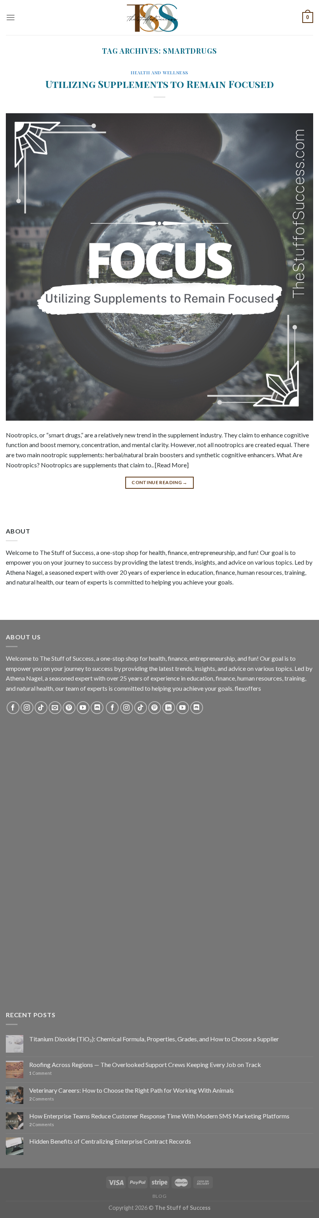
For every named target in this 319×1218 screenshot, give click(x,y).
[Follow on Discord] (97, 707)
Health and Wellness (159, 72)
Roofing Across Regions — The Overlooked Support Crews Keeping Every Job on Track (145, 1064)
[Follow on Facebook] (13, 707)
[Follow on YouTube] (83, 707)
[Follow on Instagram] (27, 707)
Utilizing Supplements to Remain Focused (160, 83)
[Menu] (10, 17)
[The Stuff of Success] (159, 17)
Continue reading (159, 482)
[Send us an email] (55, 707)
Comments (41, 1098)
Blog (159, 1196)
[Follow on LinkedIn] (168, 707)
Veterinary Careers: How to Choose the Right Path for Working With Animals (131, 1090)
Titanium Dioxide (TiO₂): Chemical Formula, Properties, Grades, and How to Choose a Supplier (154, 1038)
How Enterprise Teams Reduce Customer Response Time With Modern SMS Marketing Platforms (159, 1116)
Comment (40, 1073)
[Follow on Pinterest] (69, 707)
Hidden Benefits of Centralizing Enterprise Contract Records (110, 1141)
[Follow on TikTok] (41, 707)
